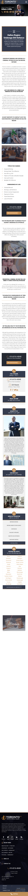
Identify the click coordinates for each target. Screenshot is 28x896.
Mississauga (20, 572)
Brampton (8, 558)
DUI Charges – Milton (7, 852)
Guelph (8, 564)
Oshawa (20, 576)
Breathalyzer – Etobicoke (8, 845)
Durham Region (19, 560)
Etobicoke (8, 562)
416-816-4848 (12, 11)
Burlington (19, 558)
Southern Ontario (8, 576)
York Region (19, 584)
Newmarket (8, 574)
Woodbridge (8, 584)
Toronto (8, 582)
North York (19, 574)
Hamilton (8, 566)
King (20, 566)
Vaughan (20, 582)
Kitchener (20, 568)
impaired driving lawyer (15, 46)
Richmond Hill (8, 580)
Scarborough (20, 580)
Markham (20, 570)
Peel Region (8, 578)
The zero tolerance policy (8, 228)
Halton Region (14, 347)
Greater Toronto (19, 562)
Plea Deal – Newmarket (7, 854)
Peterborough (20, 578)
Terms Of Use (6, 890)
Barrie (8, 556)
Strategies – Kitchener (7, 848)
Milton (8, 572)
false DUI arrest (20, 103)
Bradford (20, 556)
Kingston (9, 568)
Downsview (8, 560)
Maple (8, 570)
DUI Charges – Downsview (8, 850)
